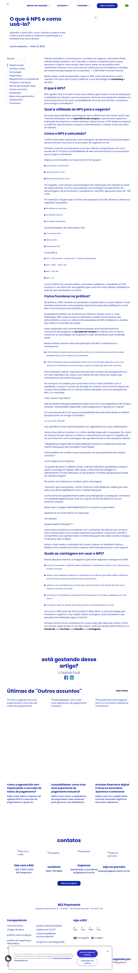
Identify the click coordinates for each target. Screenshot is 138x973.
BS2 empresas (23, 872)
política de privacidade (49, 925)
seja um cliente (107, 5)
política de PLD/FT (46, 929)
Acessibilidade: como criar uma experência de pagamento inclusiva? (68, 788)
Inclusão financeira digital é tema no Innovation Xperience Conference (112, 788)
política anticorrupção (19, 935)
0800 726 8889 (54, 871)
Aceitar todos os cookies (87, 953)
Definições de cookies (87, 962)
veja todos (122, 690)
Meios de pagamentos (21, 96)
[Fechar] (107, 951)
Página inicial (16, 65)
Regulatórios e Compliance (24, 78)
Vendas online (17, 68)
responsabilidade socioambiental (46, 935)
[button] (8, 958)
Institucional (15, 99)
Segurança (15, 75)
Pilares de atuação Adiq (22, 85)
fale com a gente (69, 883)
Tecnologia (15, 72)
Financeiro (15, 103)
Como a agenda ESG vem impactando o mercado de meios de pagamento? (24, 788)
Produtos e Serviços (20, 82)
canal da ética (15, 925)
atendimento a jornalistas (84, 869)
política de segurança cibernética (19, 942)
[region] (60, 958)
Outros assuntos (19, 46)
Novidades (15, 92)
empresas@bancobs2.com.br (114, 871)
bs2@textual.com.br (84, 872)
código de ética (15, 929)
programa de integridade (50, 941)
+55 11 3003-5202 (23, 869)
